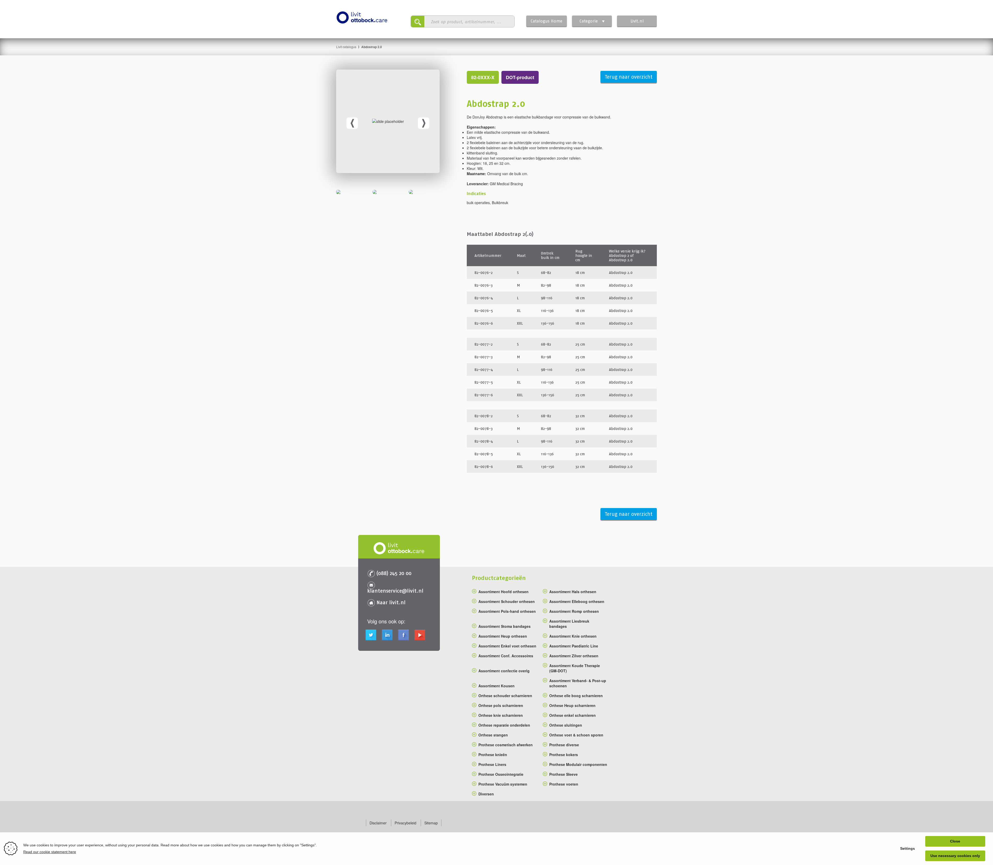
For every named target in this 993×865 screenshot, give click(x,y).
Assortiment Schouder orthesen (506, 601)
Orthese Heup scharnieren (572, 705)
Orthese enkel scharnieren (572, 715)
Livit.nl (637, 21)
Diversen (486, 793)
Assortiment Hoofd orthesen (503, 591)
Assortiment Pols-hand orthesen (507, 611)
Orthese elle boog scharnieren (576, 695)
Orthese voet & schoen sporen (576, 734)
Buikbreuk (500, 202)
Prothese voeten (563, 784)
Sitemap (431, 822)
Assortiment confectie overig (504, 670)
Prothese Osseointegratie (500, 774)
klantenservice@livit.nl (395, 591)
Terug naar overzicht (628, 77)
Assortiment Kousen (496, 685)
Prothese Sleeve (563, 774)
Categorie (589, 21)
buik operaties (478, 202)
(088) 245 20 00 (394, 573)
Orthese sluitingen (565, 725)
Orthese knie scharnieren (500, 715)
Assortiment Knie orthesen (573, 636)
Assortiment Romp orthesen (574, 611)
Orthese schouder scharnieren (505, 695)
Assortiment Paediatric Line (573, 645)
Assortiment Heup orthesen (502, 636)
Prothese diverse (564, 744)
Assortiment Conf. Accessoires (505, 655)
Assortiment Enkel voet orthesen (507, 645)
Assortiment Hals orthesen (572, 591)
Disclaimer (378, 822)
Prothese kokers (563, 754)
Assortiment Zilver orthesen (573, 655)
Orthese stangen (493, 734)
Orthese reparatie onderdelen (504, 725)
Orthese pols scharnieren (500, 705)
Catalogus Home (546, 21)
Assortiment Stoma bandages (504, 626)
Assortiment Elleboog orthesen (576, 601)
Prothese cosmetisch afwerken (505, 744)
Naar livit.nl (391, 602)
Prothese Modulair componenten (578, 764)
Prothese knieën (492, 754)
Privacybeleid (405, 822)
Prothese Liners (492, 764)
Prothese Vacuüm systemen (502, 784)
